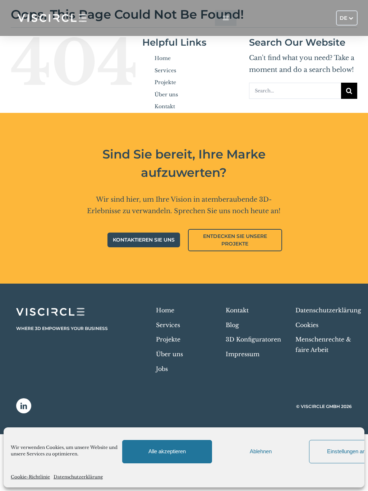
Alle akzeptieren (167, 451)
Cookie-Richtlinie (30, 476)
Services (165, 70)
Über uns (166, 94)
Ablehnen (261, 451)
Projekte (165, 82)
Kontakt (165, 106)
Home (163, 58)
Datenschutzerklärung (78, 476)
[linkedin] (23, 405)
